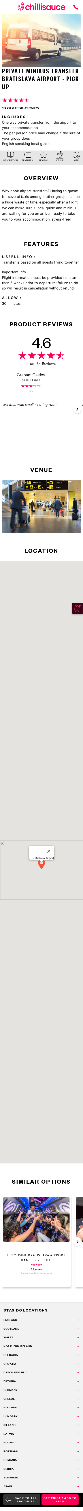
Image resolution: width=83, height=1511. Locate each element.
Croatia (10, 1363)
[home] (41, 7)
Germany (11, 1390)
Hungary (11, 1416)
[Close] (48, 851)
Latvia (9, 1433)
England (10, 1319)
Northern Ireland (18, 1346)
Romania (10, 1460)
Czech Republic (16, 1372)
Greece (9, 1398)
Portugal (11, 1451)
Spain (8, 1486)
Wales (8, 1337)
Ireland (10, 1425)
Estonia (10, 1381)
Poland (9, 1442)
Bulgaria (11, 1355)
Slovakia (11, 1477)
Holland (10, 1407)
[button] (77, 409)
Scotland (11, 1328)
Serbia (9, 1468)
